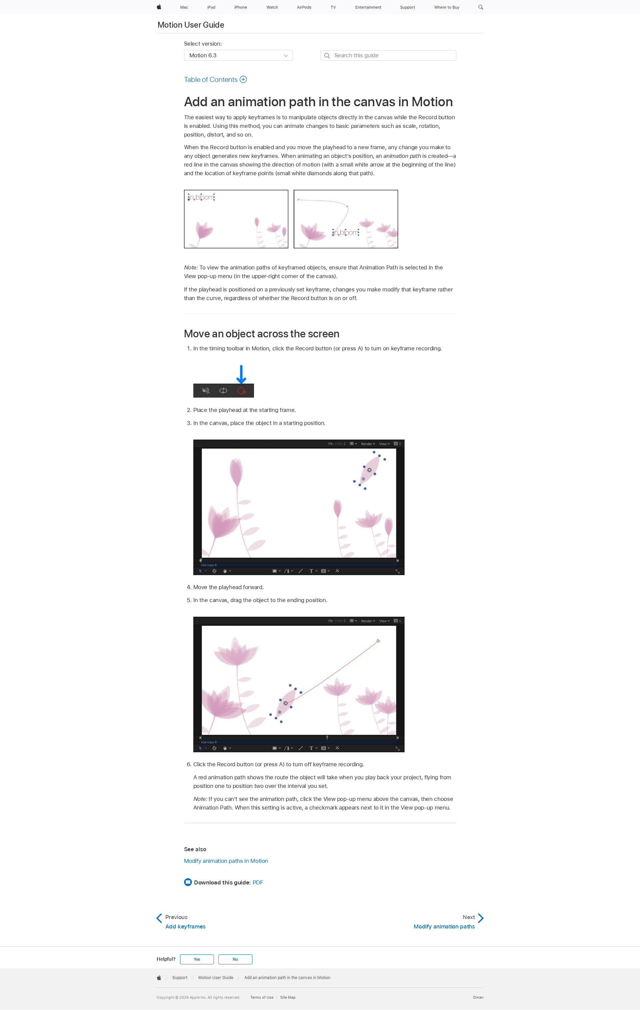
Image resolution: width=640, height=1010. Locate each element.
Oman (478, 997)
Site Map (288, 997)
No (235, 959)
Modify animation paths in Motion (226, 860)
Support (179, 977)
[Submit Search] (327, 55)
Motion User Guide (191, 25)
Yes (197, 959)
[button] (481, 7)
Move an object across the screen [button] (262, 333)
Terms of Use (261, 997)
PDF (258, 882)
